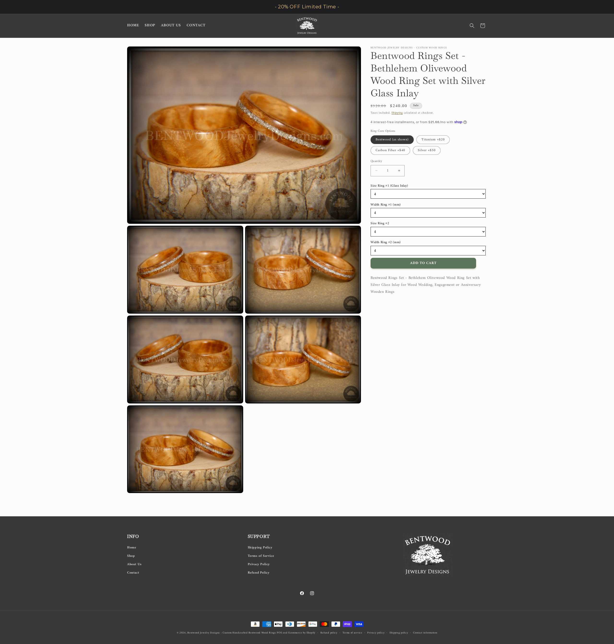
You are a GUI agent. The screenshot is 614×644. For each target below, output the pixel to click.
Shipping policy (399, 633)
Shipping (397, 112)
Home (131, 547)
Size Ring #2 (380, 223)
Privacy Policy (259, 564)
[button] (472, 25)
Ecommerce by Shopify (301, 633)
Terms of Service (261, 556)
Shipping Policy (260, 547)
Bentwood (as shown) (392, 140)
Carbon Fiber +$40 (390, 150)
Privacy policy (375, 633)
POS (279, 633)
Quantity (376, 161)
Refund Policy (259, 573)
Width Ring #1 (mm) (386, 204)
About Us (134, 564)
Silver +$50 (427, 150)
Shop (131, 556)
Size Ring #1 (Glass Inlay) (389, 186)
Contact (133, 573)
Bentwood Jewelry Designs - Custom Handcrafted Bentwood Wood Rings (231, 633)
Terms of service (352, 633)
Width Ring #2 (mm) (386, 242)
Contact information (425, 633)
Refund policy (328, 633)
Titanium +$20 (433, 140)
